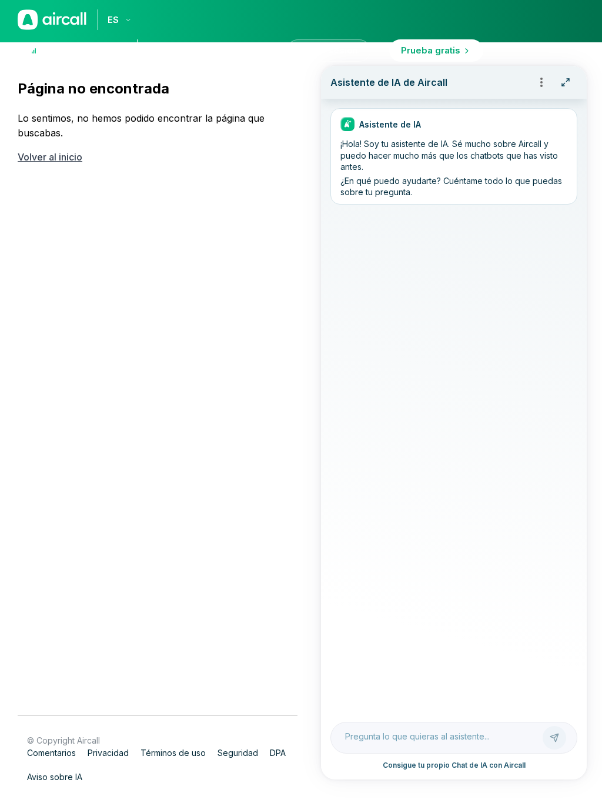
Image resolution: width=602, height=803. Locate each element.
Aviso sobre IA (54, 777)
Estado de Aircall (80, 50)
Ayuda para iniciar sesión (219, 50)
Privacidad (108, 753)
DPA (278, 753)
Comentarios (51, 753)
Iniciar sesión (328, 50)
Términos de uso (173, 753)
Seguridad (238, 753)
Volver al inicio (50, 157)
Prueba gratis (430, 50)
